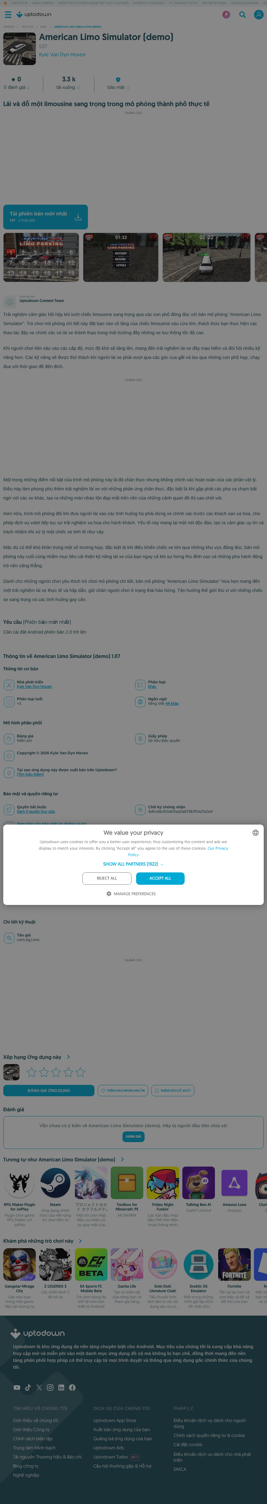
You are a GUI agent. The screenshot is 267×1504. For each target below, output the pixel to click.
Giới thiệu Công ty (31, 1429)
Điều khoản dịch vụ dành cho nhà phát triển (212, 1457)
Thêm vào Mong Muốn (126, 1090)
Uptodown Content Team (42, 301)
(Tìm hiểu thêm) (30, 774)
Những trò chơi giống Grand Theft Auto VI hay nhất (93, 3)
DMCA (180, 1469)
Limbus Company (42, 3)
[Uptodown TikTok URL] (28, 1388)
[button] (133, 864)
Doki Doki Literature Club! (162, 1288)
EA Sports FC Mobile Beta (148, 3)
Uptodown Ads (108, 1448)
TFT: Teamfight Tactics (183, 3)
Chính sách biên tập (32, 1439)
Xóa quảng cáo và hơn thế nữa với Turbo (130, 199)
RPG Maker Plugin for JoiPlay (19, 1207)
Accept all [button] (160, 878)
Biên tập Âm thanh (214, 3)
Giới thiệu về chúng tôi (35, 1420)
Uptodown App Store (114, 1420)
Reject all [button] (107, 878)
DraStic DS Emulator (199, 1288)
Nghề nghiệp (26, 1475)
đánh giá (14, 87)
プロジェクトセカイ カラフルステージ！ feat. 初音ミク (91, 1211)
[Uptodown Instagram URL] (50, 1388)
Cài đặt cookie (188, 1444)
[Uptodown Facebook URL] (72, 1388)
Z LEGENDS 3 (55, 1286)
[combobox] (255, 832)
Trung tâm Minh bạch (34, 1448)
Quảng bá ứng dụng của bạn (122, 1439)
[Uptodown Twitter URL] (39, 1388)
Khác (152, 686)
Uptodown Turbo (115, 1457)
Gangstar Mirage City (20, 1288)
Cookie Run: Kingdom (245, 3)
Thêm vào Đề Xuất (176, 1090)
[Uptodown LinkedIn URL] (61, 1388)
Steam (55, 1204)
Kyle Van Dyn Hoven (34, 686)
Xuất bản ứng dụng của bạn (121, 1429)
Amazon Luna (234, 1204)
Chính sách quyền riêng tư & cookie (209, 1435)
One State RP (19, 3)
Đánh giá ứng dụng (49, 1090)
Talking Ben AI (198, 1204)
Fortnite (234, 1286)
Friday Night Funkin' (163, 1207)
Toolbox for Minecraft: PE (127, 1207)
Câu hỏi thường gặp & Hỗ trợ (122, 1466)
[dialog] (133, 865)
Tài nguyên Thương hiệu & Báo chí (47, 1457)
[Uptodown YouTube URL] (17, 1388)
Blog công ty (25, 1466)
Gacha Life (127, 1286)
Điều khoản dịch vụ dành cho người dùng (210, 1423)
